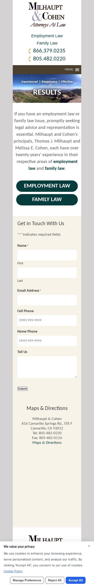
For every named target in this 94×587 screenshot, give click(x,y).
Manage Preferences (27, 580)
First (20, 263)
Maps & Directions (47, 443)
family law (55, 168)
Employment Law (47, 36)
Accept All (75, 580)
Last (20, 281)
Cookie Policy (13, 571)
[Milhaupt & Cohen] (47, 27)
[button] (69, 69)
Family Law (47, 43)
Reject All (55, 580)
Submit (22, 388)
